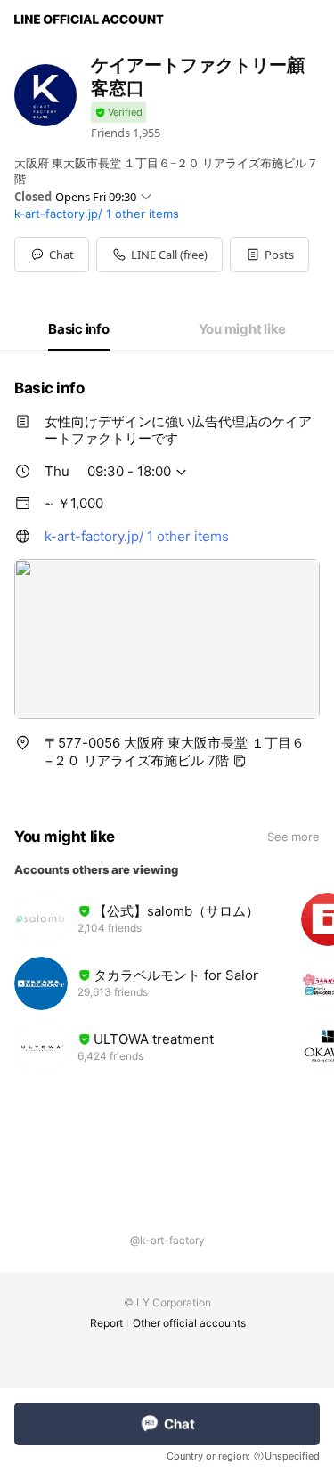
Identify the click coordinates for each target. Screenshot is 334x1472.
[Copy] (239, 761)
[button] (269, 254)
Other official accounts (189, 1323)
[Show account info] (118, 112)
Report (106, 1323)
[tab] (79, 329)
